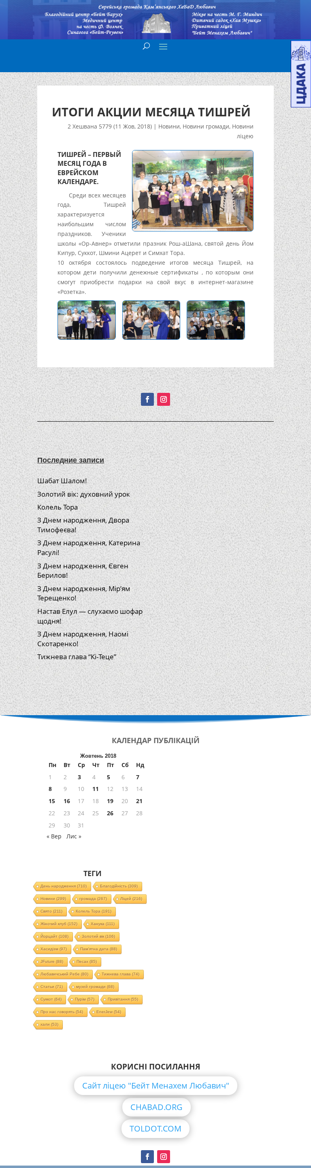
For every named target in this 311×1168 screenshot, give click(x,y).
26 (110, 813)
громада (93, 898)
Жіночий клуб (58, 924)
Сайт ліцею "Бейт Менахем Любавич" (155, 1085)
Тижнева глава (120, 974)
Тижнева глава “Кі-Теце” (76, 656)
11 (95, 789)
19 (110, 801)
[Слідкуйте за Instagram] (163, 399)
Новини (169, 126)
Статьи (51, 986)
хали (49, 1024)
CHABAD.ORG (156, 1107)
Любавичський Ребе (64, 974)
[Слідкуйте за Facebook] (147, 399)
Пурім (84, 999)
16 (67, 801)
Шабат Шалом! (62, 480)
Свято (51, 911)
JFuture (51, 961)
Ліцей (131, 898)
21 (139, 801)
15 (52, 801)
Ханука (103, 924)
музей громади (95, 986)
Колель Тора (57, 507)
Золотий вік (98, 936)
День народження (63, 886)
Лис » (73, 836)
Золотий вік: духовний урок (83, 494)
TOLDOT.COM (155, 1128)
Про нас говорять (61, 1011)
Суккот (51, 999)
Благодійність (119, 886)
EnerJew (108, 1011)
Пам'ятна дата (98, 949)
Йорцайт (54, 936)
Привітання (123, 999)
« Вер (54, 836)
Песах (87, 961)
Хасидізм (53, 949)
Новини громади (206, 126)
